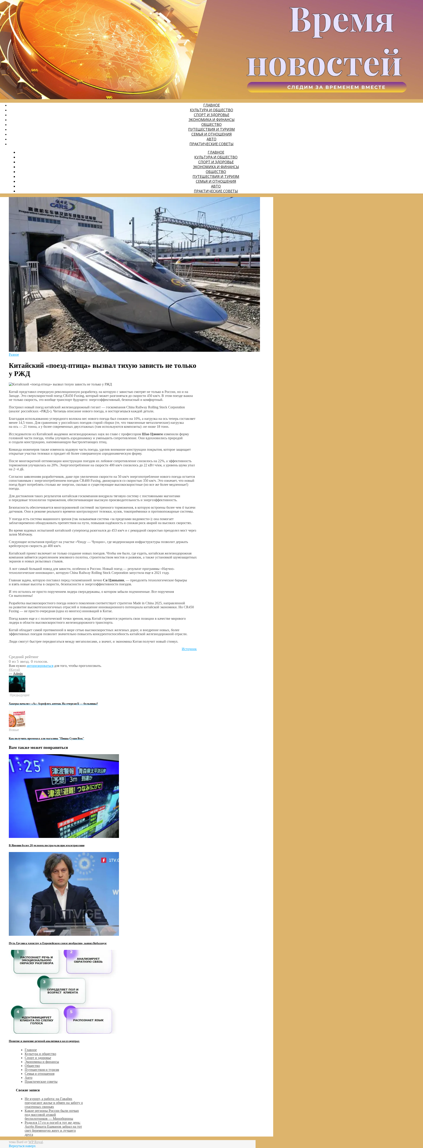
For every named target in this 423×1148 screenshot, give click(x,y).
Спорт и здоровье (211, 114)
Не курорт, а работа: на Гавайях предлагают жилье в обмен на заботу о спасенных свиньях (54, 1103)
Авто (211, 139)
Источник (189, 649)
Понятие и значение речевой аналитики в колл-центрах (44, 1041)
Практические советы (211, 143)
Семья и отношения (211, 134)
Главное (211, 105)
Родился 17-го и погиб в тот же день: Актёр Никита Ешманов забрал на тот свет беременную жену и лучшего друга (53, 1128)
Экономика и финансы (212, 119)
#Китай (14, 670)
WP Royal (35, 1142)
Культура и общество (211, 110)
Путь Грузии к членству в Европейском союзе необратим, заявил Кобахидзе (58, 943)
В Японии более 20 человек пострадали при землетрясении (46, 845)
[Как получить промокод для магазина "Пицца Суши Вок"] (17, 726)
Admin (18, 673)
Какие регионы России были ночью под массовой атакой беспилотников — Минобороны (52, 1114)
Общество (211, 124)
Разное (14, 354)
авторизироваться (40, 666)
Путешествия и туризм (211, 129)
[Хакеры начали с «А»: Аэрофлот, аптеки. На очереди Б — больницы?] (17, 691)
